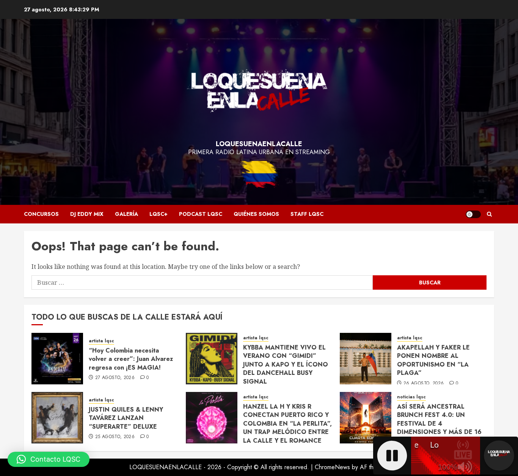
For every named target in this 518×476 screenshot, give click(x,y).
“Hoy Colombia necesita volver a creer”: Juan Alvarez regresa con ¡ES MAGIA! (131, 359)
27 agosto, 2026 (115, 378)
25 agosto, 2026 (115, 437)
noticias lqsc (411, 397)
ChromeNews (332, 467)
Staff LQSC (306, 214)
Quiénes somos (256, 214)
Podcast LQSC (200, 214)
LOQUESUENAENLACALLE (259, 144)
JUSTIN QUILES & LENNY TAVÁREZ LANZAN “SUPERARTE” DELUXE (126, 418)
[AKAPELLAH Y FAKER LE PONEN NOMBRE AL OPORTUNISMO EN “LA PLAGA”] (365, 358)
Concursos (41, 214)
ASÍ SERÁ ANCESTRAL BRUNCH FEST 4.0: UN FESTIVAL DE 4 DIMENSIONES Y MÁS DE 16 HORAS (439, 423)
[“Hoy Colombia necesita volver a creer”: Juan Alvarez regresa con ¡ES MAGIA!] (57, 358)
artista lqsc (101, 341)
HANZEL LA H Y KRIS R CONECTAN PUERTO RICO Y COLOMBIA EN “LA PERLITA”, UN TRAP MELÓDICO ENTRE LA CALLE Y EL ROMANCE (287, 423)
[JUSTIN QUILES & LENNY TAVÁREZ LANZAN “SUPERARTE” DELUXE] (57, 417)
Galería (126, 214)
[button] (489, 214)
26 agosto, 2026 (423, 384)
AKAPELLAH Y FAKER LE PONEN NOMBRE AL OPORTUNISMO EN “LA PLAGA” (433, 360)
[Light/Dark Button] (473, 214)
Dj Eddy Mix (87, 214)
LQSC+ (158, 214)
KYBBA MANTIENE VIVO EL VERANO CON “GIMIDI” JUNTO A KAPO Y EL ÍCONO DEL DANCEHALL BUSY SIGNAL (285, 364)
